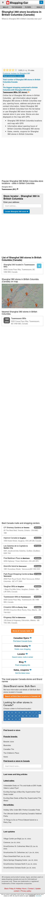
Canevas (11, 842)
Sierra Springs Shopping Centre (20, 860)
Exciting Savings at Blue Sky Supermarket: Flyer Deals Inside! (21, 792)
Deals (39, 7)
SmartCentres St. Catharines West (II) (20, 847)
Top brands (17, 7)
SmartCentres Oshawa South (19, 867)
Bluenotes (7, 745)
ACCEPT (32, 896)
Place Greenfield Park (16, 856)
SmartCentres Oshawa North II (20, 864)
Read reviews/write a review (13, 76)
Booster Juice (8, 741)
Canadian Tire (8, 749)
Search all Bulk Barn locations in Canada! (21, 696)
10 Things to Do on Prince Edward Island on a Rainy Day (20, 821)
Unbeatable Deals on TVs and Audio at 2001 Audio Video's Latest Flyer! (22, 786)
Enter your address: (11, 202)
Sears (5, 756)
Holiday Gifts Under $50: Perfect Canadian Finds (21, 809)
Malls (5, 7)
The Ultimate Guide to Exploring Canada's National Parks (22, 814)
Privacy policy (26, 891)
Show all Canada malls (22, 631)
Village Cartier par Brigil (17, 838)
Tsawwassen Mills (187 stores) (15, 92)
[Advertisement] (22, 43)
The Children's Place (11, 753)
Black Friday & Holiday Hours (15, 888)
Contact (31, 888)
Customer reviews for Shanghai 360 (16, 73)
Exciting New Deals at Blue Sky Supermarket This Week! (22, 799)
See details (38, 896)
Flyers (28, 7)
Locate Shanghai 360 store (16, 211)
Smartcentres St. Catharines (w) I (21, 852)
